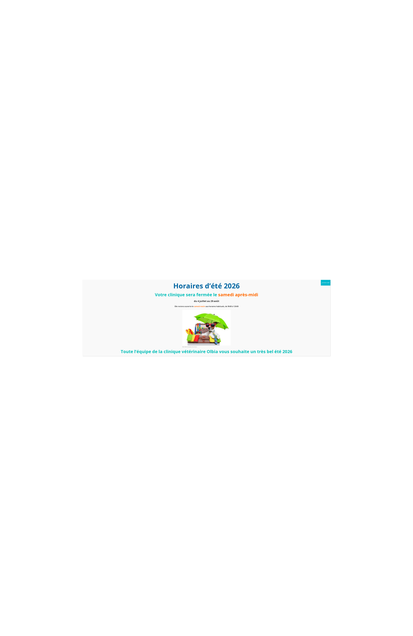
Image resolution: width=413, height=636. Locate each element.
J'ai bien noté (326, 283)
